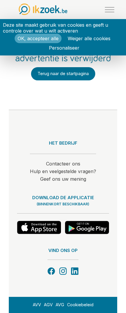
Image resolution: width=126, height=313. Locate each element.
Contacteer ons (63, 164)
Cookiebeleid (80, 304)
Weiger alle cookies (89, 38)
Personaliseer (64, 48)
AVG (60, 304)
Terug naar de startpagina (63, 73)
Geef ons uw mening (63, 179)
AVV (37, 304)
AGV (48, 304)
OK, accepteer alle (38, 38)
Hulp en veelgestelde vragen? (63, 171)
